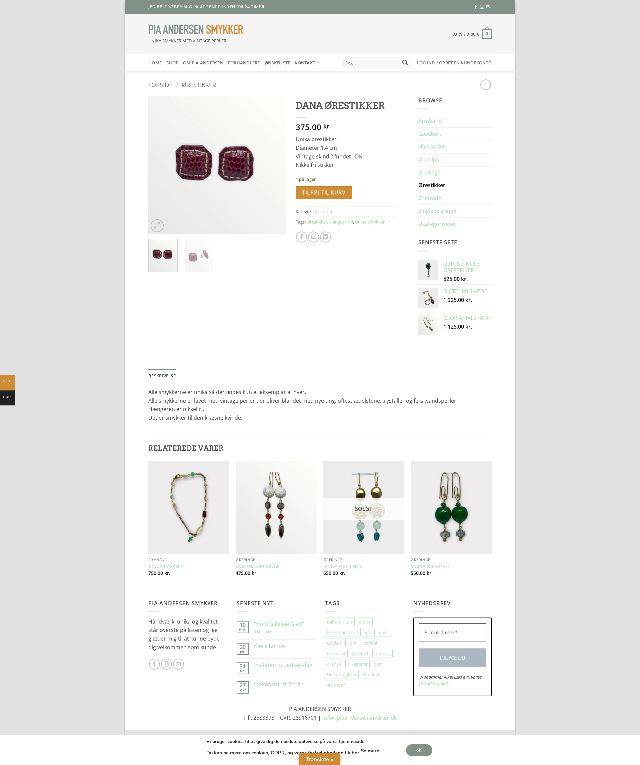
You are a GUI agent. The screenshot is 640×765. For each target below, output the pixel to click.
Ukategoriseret (437, 224)
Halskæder (431, 146)
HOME (155, 63)
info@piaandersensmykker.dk (359, 717)
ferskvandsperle (343, 632)
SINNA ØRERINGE (342, 566)
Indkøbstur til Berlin (279, 684)
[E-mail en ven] (313, 237)
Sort (378, 664)
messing (382, 653)
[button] (471, 34)
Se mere (370, 750)
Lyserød (360, 653)
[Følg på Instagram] (482, 7)
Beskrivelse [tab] (162, 376)
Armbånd (430, 120)
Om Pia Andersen (203, 63)
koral (352, 643)
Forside (160, 84)
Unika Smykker (370, 222)
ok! (419, 750)
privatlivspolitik (434, 683)
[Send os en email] (488, 7)
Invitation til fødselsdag (283, 665)
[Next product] (485, 84)
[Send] (405, 62)
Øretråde (429, 198)
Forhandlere (244, 63)
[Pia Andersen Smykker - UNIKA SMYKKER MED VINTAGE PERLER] (196, 29)
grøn (383, 632)
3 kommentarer (274, 631)
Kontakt (305, 63)
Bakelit (333, 622)
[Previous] (159, 165)
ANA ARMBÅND (165, 566)
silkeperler (357, 664)
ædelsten (336, 685)
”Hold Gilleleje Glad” (279, 624)
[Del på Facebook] (301, 237)
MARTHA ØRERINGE (258, 566)
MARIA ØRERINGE (430, 566)
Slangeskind (341, 222)
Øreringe (429, 172)
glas (369, 632)
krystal (370, 643)
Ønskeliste (277, 63)
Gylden (334, 643)
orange (334, 664)
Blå (350, 622)
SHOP (172, 63)
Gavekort (429, 133)
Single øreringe (437, 211)
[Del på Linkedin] (325, 237)
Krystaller (336, 653)
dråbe (365, 622)
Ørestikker (199, 84)
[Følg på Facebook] (476, 7)
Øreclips (428, 159)
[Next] (274, 165)
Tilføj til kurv (323, 192)
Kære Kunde (269, 646)
